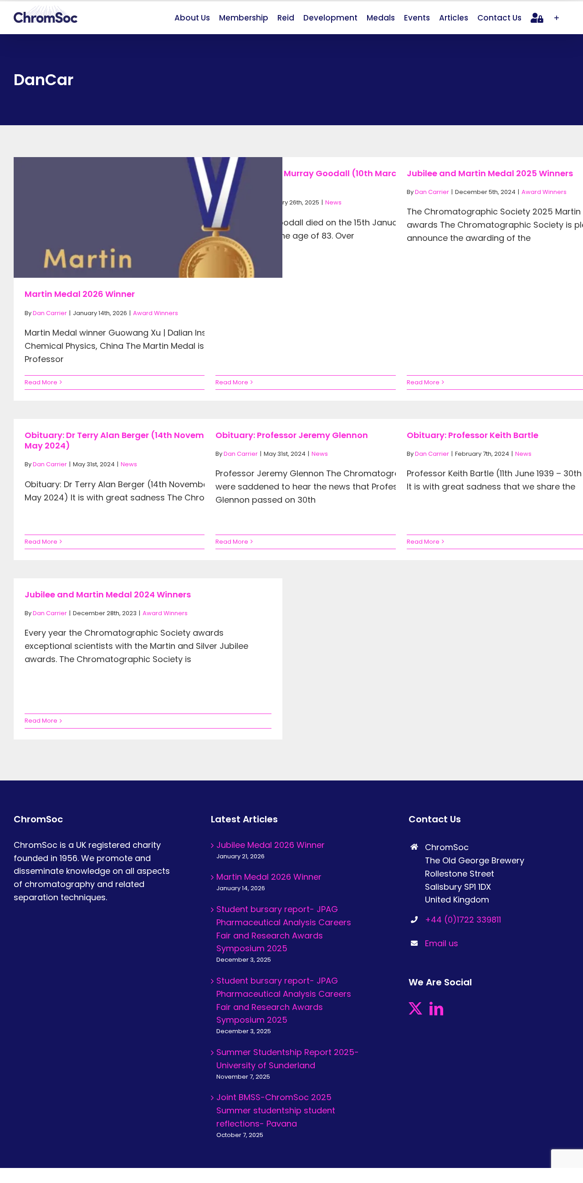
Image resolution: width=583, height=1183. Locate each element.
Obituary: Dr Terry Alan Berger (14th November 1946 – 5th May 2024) (143, 440)
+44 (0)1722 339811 (463, 919)
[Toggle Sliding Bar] (556, 18)
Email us (441, 943)
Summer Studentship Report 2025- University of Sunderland (287, 1058)
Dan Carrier (50, 313)
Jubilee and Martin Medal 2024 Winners (108, 594)
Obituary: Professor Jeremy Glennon (291, 435)
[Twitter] (415, 1008)
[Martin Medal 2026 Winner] (148, 247)
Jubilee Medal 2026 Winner (270, 845)
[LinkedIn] (436, 1008)
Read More (41, 382)
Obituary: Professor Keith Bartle (472, 435)
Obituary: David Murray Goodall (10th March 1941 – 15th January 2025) (330, 178)
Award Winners (155, 313)
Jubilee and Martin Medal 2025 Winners (490, 173)
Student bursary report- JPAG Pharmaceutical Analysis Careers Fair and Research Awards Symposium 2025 (283, 928)
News (333, 202)
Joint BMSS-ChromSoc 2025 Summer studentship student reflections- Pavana (275, 1110)
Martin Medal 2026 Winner (80, 294)
